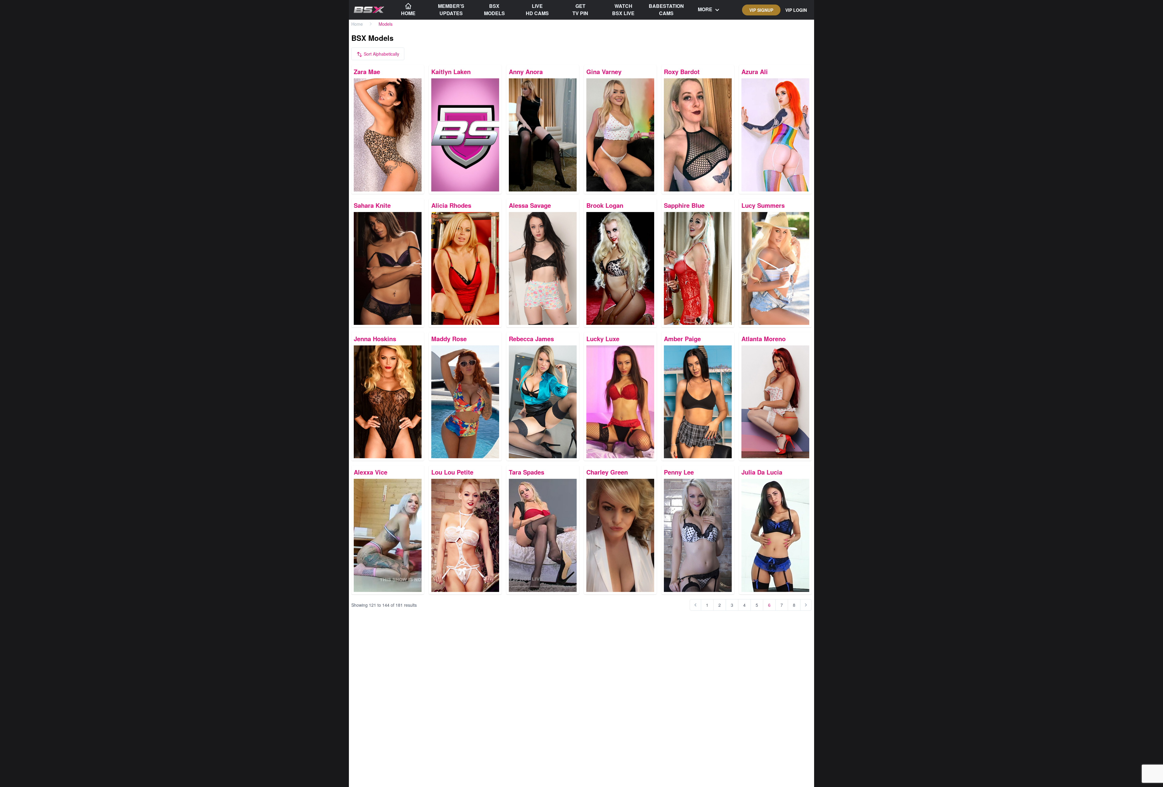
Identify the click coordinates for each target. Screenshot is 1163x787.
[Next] (806, 605)
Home (357, 24)
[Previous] (695, 605)
